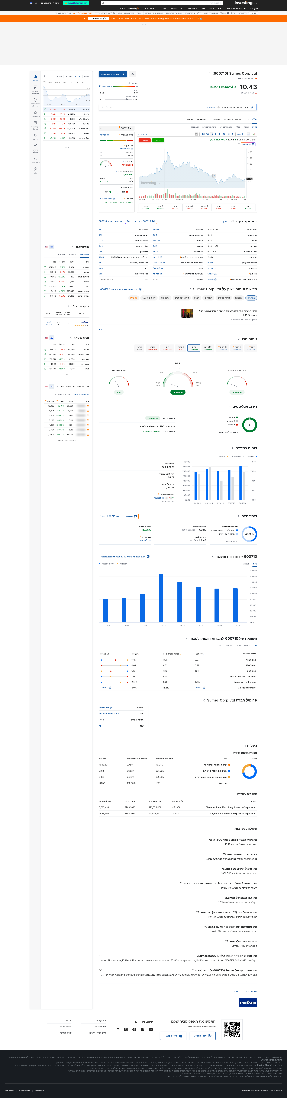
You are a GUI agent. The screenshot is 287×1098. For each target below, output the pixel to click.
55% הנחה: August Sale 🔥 (76, 3)
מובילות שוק (82, 246)
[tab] (250, 348)
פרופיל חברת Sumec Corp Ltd (232, 700)
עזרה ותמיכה (65, 1032)
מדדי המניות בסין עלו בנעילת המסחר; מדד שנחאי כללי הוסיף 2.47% (228, 313)
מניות (254, 13)
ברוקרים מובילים (80, 306)
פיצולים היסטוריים (209, 127)
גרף (247, 119)
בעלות (238, 127)
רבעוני (246, 563)
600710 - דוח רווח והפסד (236, 556)
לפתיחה (198, 687)
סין (100, 726)
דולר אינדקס (84, 138)
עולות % (72, 254)
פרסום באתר (65, 1026)
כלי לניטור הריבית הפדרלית (105, 13)
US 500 (86, 123)
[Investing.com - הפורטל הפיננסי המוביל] (246, 3)
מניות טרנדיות (81, 337)
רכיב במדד (195, 127)
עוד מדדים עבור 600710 (110, 221)
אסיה (120, 13)
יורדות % (61, 254)
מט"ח (86, 76)
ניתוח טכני (202, 119)
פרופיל (246, 127)
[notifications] (36, 2)
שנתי (254, 563)
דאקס (86, 133)
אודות (68, 1020)
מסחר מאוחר (190, 13)
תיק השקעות (100, 1026)
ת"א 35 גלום (83, 119)
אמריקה (148, 13)
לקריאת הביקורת (48, 323)
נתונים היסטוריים (225, 127)
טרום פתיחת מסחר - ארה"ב (207, 13)
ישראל (233, 13)
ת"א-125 (85, 114)
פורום (190, 119)
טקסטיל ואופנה (106, 707)
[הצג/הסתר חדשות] (196, 134)
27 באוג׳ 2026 (159, 263)
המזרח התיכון (129, 13)
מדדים (78, 76)
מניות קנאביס (158, 13)
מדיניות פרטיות (24, 1091)
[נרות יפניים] (254, 134)
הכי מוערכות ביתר (62, 394)
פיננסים (216, 119)
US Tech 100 (83, 128)
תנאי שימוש (39, 1091)
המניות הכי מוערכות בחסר (75, 386)
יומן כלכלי (162, 8)
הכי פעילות (84, 254)
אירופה (139, 13)
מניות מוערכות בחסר (63, 13)
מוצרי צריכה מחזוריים (109, 713)
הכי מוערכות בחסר (81, 394)
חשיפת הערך (107, 86)
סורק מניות (149, 8)
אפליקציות (101, 1020)
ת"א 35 (86, 109)
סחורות (68, 76)
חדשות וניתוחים (232, 119)
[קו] (248, 134)
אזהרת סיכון (9, 1091)
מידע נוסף (211, 107)
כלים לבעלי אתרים (97, 1032)
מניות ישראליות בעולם (174, 13)
